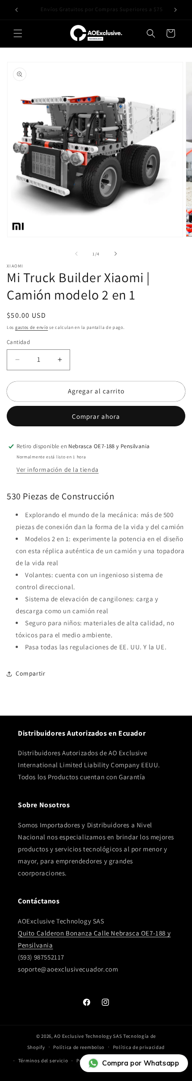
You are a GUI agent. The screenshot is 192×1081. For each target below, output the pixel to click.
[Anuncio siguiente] (175, 10)
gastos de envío (31, 327)
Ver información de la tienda (58, 470)
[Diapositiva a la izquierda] (76, 253)
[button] (18, 33)
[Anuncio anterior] (16, 10)
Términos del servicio (43, 1060)
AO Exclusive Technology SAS (88, 1036)
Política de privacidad (139, 1047)
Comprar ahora (96, 416)
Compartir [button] (30, 673)
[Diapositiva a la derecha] (115, 253)
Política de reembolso (78, 1047)
